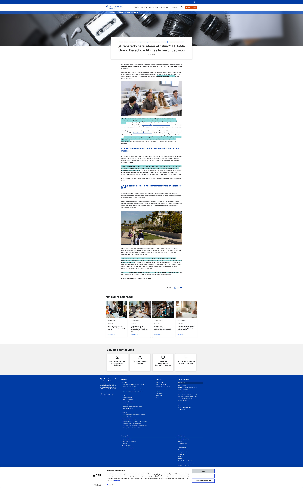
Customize (202, 476)
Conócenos (181, 436)
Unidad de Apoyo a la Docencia (185, 460)
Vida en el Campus (183, 379)
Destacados (124, 412)
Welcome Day (181, 382)
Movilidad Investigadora (127, 445)
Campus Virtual (181, 409)
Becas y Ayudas (159, 393)
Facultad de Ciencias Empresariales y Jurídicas (133, 384)
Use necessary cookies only (203, 480)
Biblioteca (180, 403)
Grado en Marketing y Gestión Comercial (132, 423)
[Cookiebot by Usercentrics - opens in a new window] (97, 485)
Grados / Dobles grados (128, 397)
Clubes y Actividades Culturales (185, 398)
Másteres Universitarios (128, 399)
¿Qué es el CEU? (183, 443)
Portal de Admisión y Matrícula (163, 386)
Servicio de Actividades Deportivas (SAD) (187, 394)
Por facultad (124, 382)
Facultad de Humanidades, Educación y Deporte (133, 388)
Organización (181, 454)
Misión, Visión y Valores (183, 452)
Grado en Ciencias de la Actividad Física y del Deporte (135, 421)
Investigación (125, 436)
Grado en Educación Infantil (129, 416)
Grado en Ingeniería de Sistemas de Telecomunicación (135, 425)
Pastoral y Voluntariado (183, 400)
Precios (158, 391)
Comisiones (124, 443)
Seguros (158, 397)
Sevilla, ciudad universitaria (184, 407)
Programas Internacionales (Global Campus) (133, 406)
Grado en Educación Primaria (129, 419)
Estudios (124, 379)
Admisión (158, 379)
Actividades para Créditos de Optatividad (187, 396)
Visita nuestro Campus (183, 449)
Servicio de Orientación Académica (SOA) (187, 387)
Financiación (159, 395)
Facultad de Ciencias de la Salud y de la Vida (133, 391)
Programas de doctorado (128, 401)
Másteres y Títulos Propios (129, 404)
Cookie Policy (116, 480)
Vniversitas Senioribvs (128, 408)
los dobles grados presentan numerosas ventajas (156, 125)
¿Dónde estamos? (182, 447)
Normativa (180, 456)
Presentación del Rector (183, 439)
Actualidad (112, 12)
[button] (195, 2)
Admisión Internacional (161, 384)
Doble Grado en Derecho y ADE (142, 133)
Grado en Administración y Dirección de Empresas (134, 414)
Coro (179, 405)
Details (109, 485)
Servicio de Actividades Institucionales (187, 463)
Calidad (180, 458)
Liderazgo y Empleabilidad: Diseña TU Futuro (133, 427)
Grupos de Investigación (127, 439)
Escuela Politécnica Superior (129, 386)
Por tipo (123, 395)
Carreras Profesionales (183, 391)
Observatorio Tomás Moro (128, 447)
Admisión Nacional (160, 382)
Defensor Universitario (183, 389)
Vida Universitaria (182, 385)
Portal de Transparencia (183, 465)
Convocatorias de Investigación (129, 441)
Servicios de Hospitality (161, 388)
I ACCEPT (203, 471)
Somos (179, 441)
